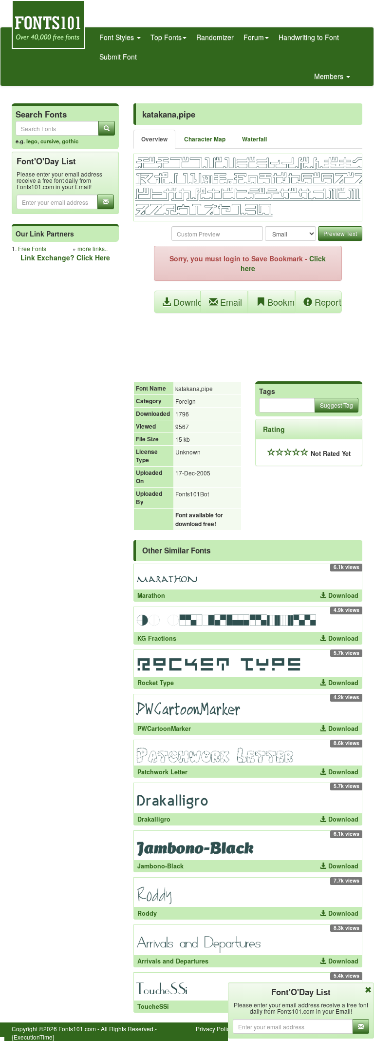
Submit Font (118, 56)
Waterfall (254, 139)
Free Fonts (32, 248)
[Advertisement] (248, 342)
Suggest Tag (336, 405)
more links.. (92, 248)
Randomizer (215, 37)
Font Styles (117, 37)
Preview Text (340, 233)
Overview (154, 139)
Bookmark (280, 301)
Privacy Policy (214, 1028)
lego (31, 141)
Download (186, 301)
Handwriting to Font (309, 37)
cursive (49, 141)
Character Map (204, 139)
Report (326, 301)
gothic (70, 141)
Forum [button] (253, 37)
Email (230, 301)
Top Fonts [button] (166, 37)
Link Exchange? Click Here (65, 257)
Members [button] (329, 76)
